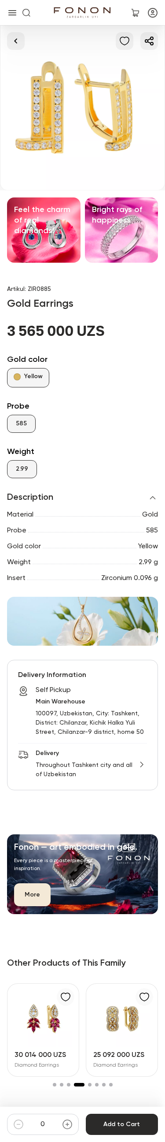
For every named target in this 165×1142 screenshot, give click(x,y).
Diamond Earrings (37, 1065)
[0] (135, 12)
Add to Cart (121, 1124)
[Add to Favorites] (124, 41)
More (32, 895)
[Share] (149, 41)
